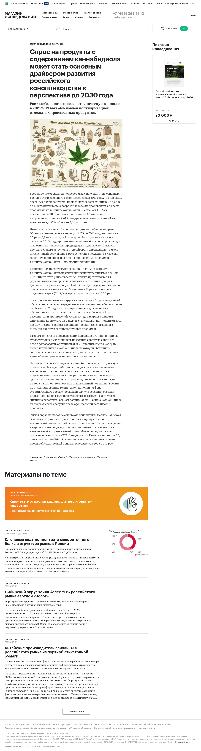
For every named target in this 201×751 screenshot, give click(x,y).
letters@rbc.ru (183, 741)
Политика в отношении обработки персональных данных (35, 728)
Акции (66, 17)
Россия (33, 460)
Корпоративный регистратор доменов (115, 728)
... (193, 3)
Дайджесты (94, 17)
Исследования (49, 13)
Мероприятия (70, 13)
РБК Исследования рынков (23, 495)
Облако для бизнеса (80, 728)
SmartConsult (162, 111)
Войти (193, 15)
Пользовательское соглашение (112, 724)
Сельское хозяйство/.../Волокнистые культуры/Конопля (75, 457)
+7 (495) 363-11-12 (128, 13)
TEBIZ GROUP (11, 586)
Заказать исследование (17, 724)
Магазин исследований (20, 15)
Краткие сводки (92, 13)
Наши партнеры (61, 724)
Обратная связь (41, 724)
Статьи (79, 17)
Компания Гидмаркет (16, 534)
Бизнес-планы (49, 17)
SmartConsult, (38, 44)
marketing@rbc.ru (123, 17)
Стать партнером (82, 724)
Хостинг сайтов (147, 728)
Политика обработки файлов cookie (151, 724)
